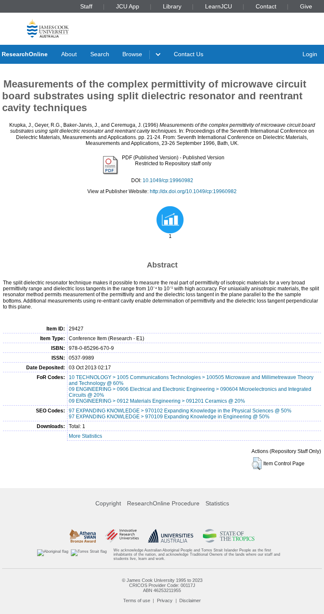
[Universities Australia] (170, 536)
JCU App (127, 6)
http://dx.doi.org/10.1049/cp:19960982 (193, 191)
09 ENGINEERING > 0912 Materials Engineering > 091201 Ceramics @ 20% (157, 401)
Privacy (165, 600)
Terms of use (136, 600)
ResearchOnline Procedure (163, 503)
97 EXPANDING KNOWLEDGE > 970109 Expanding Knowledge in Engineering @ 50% (169, 417)
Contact (266, 6)
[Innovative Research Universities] (121, 536)
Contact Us (188, 54)
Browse (132, 54)
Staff (86, 6)
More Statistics (85, 436)
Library (172, 6)
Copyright (108, 503)
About (69, 54)
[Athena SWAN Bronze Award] (83, 536)
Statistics (217, 503)
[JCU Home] (48, 28)
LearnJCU (218, 6)
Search (99, 54)
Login (309, 54)
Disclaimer (190, 600)
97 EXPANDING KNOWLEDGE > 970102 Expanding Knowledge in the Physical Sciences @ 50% (180, 411)
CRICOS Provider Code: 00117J (162, 585)
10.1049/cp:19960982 (168, 180)
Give (306, 6)
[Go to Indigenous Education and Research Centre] (53, 554)
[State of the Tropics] (228, 536)
